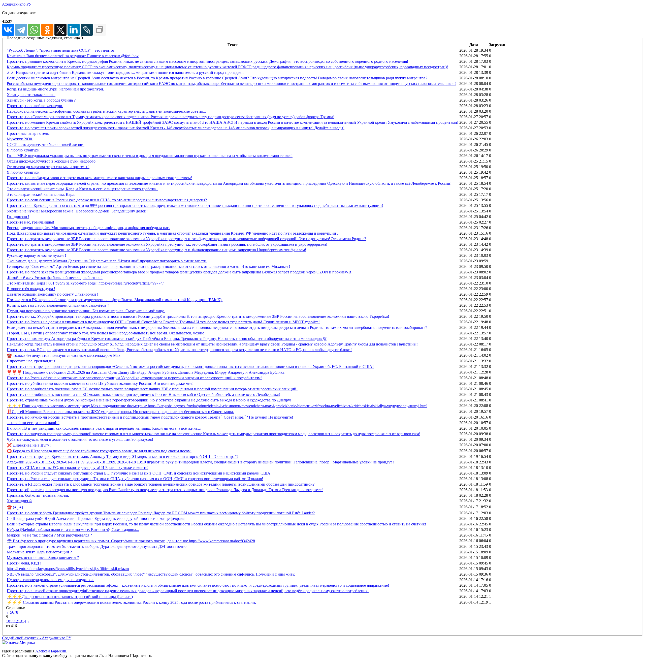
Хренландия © (19, 501)
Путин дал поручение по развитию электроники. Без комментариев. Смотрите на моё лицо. (86, 311)
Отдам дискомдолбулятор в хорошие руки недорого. (51, 161)
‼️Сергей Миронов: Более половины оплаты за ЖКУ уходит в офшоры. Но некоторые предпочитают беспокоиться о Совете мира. (120, 411)
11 (12, 621)
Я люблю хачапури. (24, 172)
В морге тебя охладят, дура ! (31, 289)
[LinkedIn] (74, 30)
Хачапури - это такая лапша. (31, 94)
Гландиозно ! (18, 216)
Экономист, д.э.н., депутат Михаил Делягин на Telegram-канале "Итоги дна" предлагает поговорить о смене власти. (107, 261)
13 (20, 621)
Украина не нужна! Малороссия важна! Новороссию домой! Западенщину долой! (77, 211)
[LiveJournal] (87, 30)
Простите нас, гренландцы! (30, 222)
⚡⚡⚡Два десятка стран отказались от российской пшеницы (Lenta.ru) (70, 596)
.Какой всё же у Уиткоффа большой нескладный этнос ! (55, 277)
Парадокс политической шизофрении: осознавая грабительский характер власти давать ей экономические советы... (106, 111)
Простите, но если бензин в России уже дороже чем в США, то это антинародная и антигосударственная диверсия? (107, 200)
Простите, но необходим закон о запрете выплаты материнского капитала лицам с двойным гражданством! (99, 178)
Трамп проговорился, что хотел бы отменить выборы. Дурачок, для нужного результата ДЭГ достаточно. (97, 546)
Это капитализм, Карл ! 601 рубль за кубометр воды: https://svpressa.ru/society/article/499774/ (85, 283)
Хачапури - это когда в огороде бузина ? (41, 100)
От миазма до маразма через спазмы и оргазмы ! (48, 167)
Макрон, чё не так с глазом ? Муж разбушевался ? (49, 535)
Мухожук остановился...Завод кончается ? (43, 557)
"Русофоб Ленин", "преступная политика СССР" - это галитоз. (61, 50)
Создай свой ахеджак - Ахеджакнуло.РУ (36, 638)
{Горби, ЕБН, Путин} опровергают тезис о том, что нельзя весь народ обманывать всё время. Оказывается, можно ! (107, 333)
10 (8, 621)
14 (24, 621)
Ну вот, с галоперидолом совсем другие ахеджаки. (50, 580)
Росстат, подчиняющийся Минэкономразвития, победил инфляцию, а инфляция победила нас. (88, 228)
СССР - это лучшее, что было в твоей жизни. (45, 144)
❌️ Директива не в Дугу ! (29, 445)
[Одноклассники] (47, 30)
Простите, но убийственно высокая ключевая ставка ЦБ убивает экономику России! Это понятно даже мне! (100, 383)
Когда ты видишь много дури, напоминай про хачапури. (55, 89)
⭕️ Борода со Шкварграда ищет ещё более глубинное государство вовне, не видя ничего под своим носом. (99, 451)
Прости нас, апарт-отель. (28, 133)
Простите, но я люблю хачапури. (35, 106)
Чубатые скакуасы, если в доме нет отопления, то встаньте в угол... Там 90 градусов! (80, 439)
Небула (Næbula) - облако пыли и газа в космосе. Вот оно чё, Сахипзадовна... (73, 529)
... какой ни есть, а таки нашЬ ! (33, 423)
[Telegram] (21, 30)
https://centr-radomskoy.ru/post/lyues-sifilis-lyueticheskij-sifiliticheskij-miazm (68, 568)
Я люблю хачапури (23, 150)
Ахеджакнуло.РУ (16, 4)
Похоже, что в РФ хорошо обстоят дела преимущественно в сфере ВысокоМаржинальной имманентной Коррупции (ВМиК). (114, 300)
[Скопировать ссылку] (100, 30)
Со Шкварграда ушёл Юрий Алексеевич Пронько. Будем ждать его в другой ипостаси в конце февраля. (96, 518)
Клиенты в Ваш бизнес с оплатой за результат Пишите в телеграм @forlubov (73, 56)
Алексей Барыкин (50, 651)
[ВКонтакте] (8, 30)
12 (16, 621)
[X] (60, 30)
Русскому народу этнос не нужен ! (36, 255)
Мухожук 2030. (20, 139)
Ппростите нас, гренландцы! (31, 361)
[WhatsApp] (34, 30)
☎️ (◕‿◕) (15, 507)
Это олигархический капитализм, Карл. (41, 194)
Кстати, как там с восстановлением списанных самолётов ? (58, 305)
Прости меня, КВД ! (24, 563)
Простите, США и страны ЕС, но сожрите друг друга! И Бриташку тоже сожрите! (77, 467)
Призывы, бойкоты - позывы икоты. (38, 495)
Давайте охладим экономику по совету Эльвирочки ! (52, 294)
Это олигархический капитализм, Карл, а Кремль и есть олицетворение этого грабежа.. (82, 189)
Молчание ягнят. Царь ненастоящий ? (39, 552)
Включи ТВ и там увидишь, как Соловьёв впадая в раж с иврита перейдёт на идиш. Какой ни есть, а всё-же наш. (104, 428)
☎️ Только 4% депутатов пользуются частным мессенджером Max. (64, 355)
